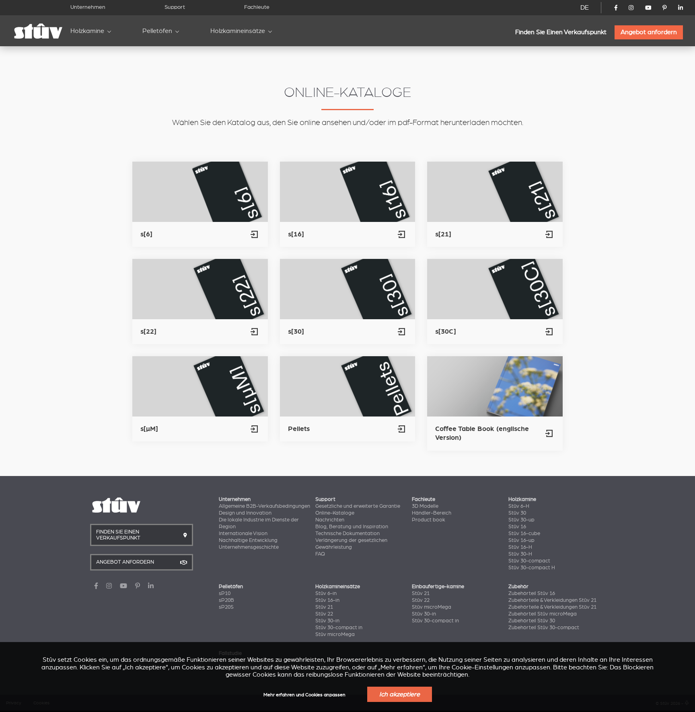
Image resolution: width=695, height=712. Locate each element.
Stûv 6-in (326, 593)
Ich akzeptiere (399, 694)
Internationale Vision (243, 533)
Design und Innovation (245, 513)
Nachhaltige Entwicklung (248, 540)
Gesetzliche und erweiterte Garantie (357, 506)
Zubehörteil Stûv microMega (542, 614)
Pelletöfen (157, 31)
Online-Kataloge (334, 513)
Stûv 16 (517, 526)
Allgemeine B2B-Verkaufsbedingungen (264, 506)
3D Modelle (425, 506)
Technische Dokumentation (347, 533)
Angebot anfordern (649, 32)
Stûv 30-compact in (338, 627)
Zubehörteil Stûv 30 (531, 621)
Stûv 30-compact (529, 561)
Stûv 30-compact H (531, 567)
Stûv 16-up (521, 540)
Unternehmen (87, 7)
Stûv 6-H (518, 506)
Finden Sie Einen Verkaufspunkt (561, 32)
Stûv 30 (517, 513)
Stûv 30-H (520, 554)
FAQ (320, 554)
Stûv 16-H (520, 547)
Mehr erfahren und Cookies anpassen (304, 695)
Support (174, 7)
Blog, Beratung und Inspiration (351, 526)
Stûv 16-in (327, 600)
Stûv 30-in (327, 621)
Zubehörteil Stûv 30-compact (543, 627)
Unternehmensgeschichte (249, 547)
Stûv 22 (324, 614)
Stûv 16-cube (524, 533)
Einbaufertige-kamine (438, 586)
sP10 (224, 593)
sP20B (226, 600)
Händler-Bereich (431, 513)
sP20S (226, 607)
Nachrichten (329, 520)
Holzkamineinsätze (237, 31)
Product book (428, 520)
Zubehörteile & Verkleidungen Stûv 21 (552, 600)
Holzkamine (87, 31)
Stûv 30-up (521, 520)
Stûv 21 (324, 607)
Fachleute (256, 7)
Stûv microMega (335, 634)
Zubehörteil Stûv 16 (531, 593)
